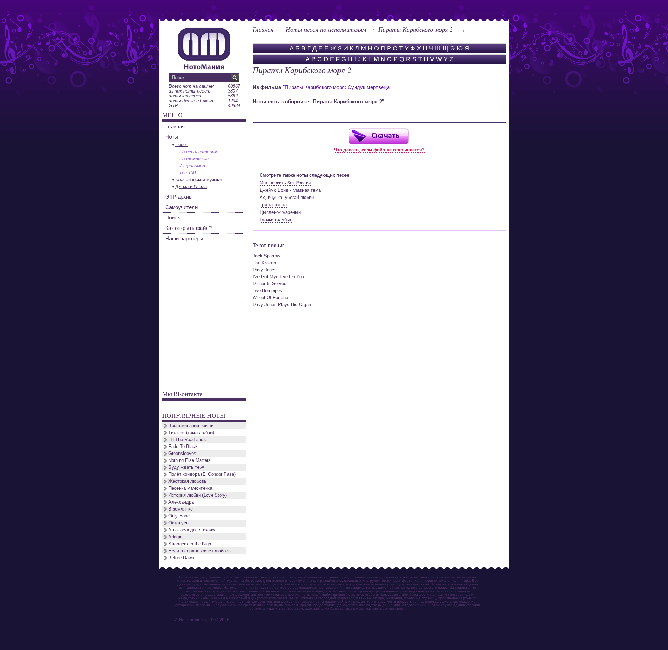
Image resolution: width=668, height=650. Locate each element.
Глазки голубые (276, 219)
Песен (181, 144)
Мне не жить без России (285, 182)
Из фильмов (192, 165)
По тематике (194, 158)
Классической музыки (198, 179)
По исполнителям (198, 151)
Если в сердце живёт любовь (199, 550)
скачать (378, 136)
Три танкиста (273, 204)
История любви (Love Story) (197, 495)
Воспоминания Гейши (190, 425)
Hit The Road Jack (187, 439)
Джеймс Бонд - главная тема (290, 190)
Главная (263, 29)
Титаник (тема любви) (191, 432)
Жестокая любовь (187, 481)
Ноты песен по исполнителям (326, 29)
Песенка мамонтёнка (190, 488)
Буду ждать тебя (186, 467)
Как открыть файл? (188, 228)
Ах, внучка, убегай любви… (289, 197)
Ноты (171, 137)
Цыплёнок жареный (280, 212)
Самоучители (181, 207)
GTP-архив (178, 197)
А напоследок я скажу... (193, 529)
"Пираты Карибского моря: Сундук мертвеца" (337, 87)
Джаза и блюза (191, 186)
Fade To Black (183, 446)
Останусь (178, 522)
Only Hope (179, 516)
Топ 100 (187, 172)
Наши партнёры (184, 238)
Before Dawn (181, 557)
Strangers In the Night (190, 543)
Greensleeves (182, 453)
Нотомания (203, 47)
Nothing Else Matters (189, 460)
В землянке (180, 509)
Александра (181, 502)
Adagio (175, 536)
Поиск (172, 217)
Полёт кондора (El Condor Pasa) (202, 474)
